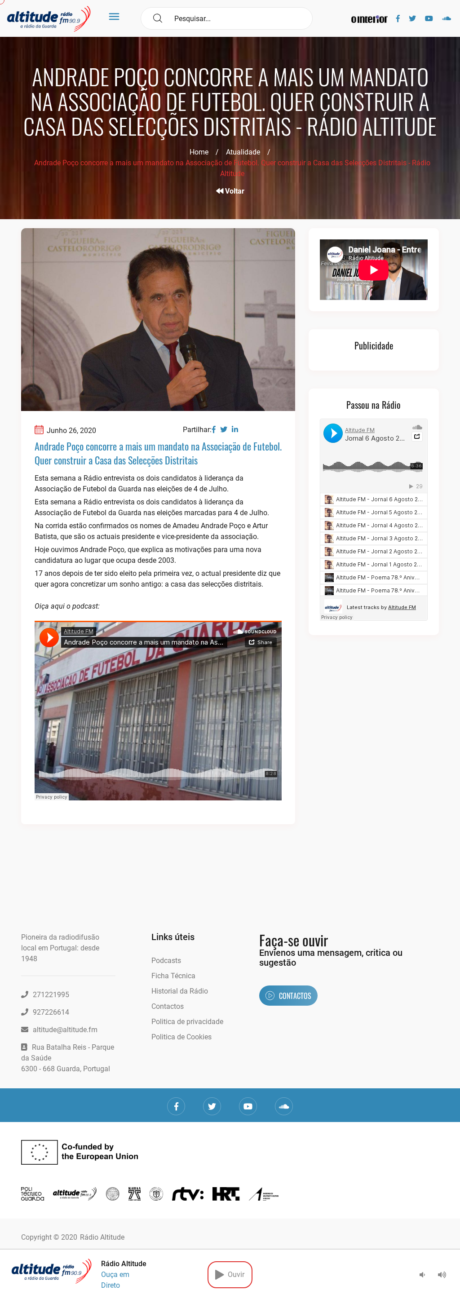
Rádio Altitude (102, 1237)
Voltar (233, 191)
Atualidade (243, 152)
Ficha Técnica (173, 976)
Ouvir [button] (234, 1274)
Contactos (167, 1006)
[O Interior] (369, 18)
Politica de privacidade (187, 1021)
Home (199, 152)
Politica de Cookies (181, 1037)
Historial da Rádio (179, 991)
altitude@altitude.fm (65, 1029)
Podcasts (166, 960)
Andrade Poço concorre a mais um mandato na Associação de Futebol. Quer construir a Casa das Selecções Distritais (158, 453)
